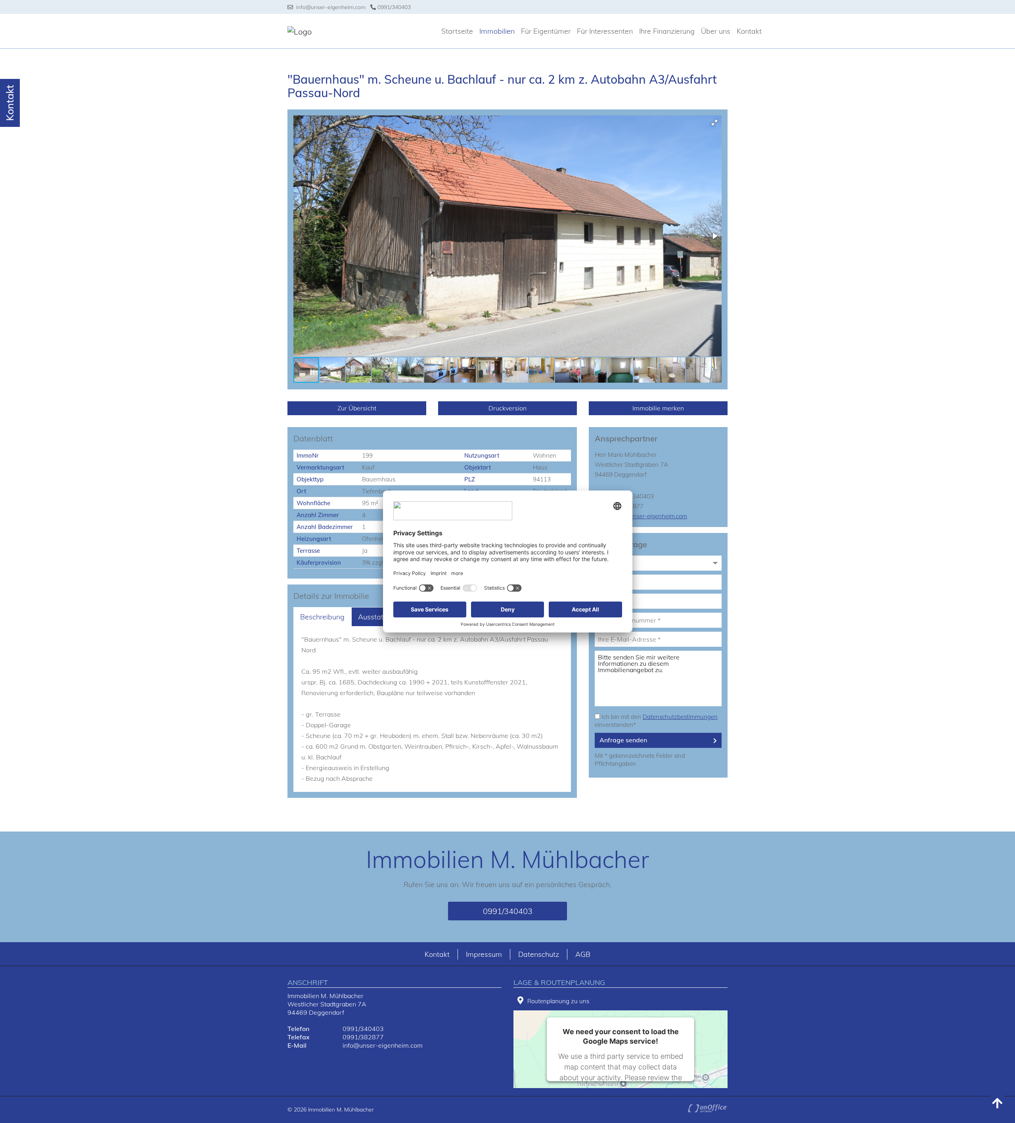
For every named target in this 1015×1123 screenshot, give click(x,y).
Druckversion (507, 408)
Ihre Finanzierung (667, 31)
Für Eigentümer (546, 31)
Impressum (484, 954)
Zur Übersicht (356, 408)
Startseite (457, 31)
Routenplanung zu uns (558, 1001)
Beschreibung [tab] (322, 616)
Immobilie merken (658, 408)
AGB (582, 954)
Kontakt (749, 31)
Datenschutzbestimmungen (680, 717)
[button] (714, 122)
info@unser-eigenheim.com (329, 7)
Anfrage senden (623, 740)
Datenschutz (538, 954)
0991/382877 (363, 1037)
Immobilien (497, 31)
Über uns (715, 31)
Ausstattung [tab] (378, 616)
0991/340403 (393, 7)
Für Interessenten (605, 31)
